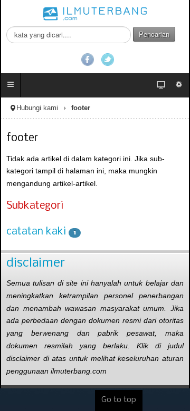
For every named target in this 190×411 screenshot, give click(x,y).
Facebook (87, 59)
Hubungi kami (37, 108)
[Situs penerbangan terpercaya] (95, 13)
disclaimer (35, 263)
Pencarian (154, 34)
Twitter (107, 59)
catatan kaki (36, 232)
